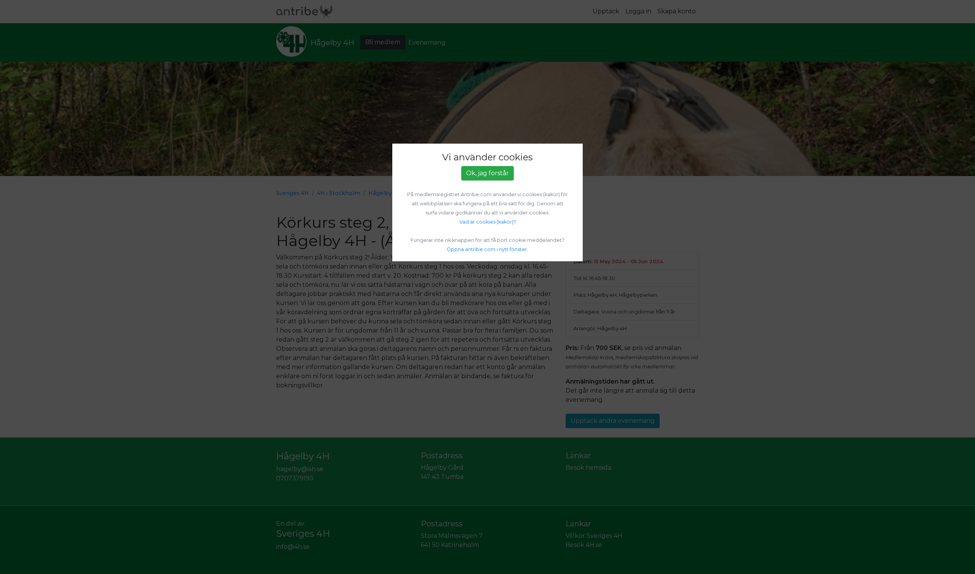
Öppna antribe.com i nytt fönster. (487, 249)
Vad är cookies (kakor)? (487, 222)
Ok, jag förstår (487, 173)
